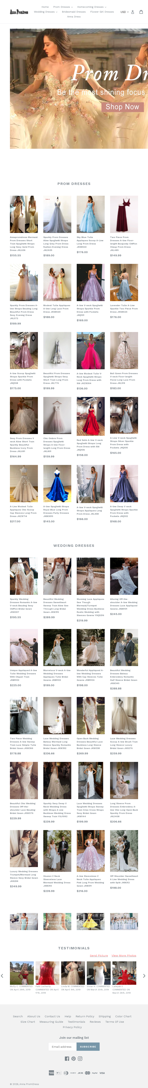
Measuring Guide (51, 1021)
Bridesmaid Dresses (74, 11)
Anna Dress (74, 16)
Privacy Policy (72, 1027)
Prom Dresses (64, 6)
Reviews (95, 1021)
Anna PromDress (29, 1084)
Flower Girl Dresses (102, 11)
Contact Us (52, 1016)
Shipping (105, 1016)
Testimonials (76, 1021)
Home (45, 6)
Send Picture (99, 955)
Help (68, 1016)
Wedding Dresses (46, 11)
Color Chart (123, 1016)
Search (18, 1016)
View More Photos (124, 955)
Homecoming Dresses (92, 6)
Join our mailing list (74, 1037)
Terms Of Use (114, 1021)
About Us (33, 1016)
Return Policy (85, 1016)
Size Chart (28, 1021)
